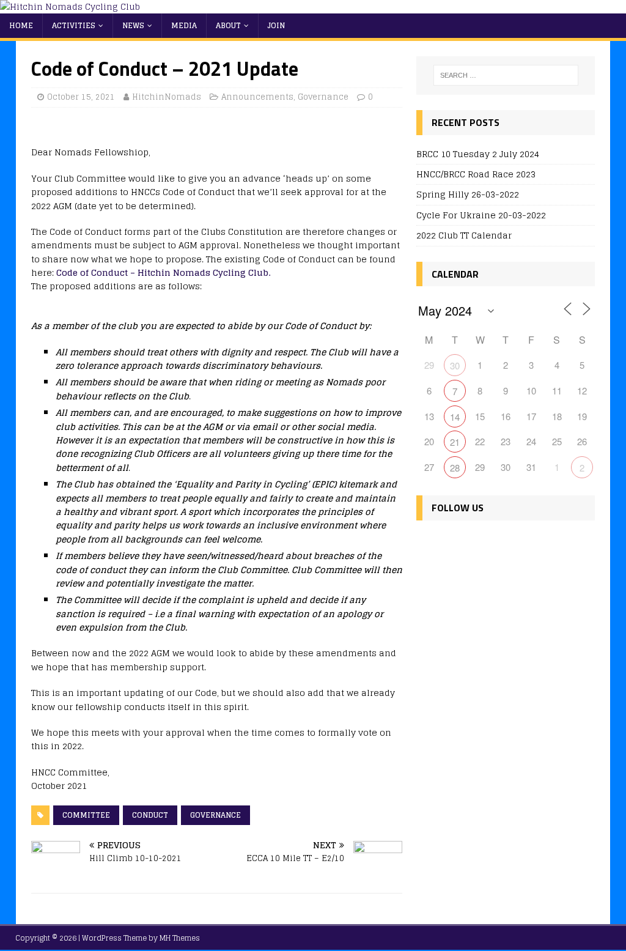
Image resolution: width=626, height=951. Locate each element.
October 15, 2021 (81, 97)
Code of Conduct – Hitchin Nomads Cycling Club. (163, 272)
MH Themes (180, 937)
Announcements (257, 97)
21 (455, 441)
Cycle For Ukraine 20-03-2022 (481, 215)
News (133, 25)
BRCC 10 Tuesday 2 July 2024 (477, 153)
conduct (150, 815)
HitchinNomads (166, 97)
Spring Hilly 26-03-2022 (467, 194)
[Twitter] (454, 543)
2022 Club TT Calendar (464, 235)
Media (184, 25)
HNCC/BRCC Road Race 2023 (476, 174)
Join (276, 25)
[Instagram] (480, 543)
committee (86, 815)
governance (215, 815)
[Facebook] (428, 543)
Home (21, 25)
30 (455, 365)
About (228, 25)
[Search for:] (505, 75)
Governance (323, 97)
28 (455, 467)
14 (455, 416)
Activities (73, 25)
